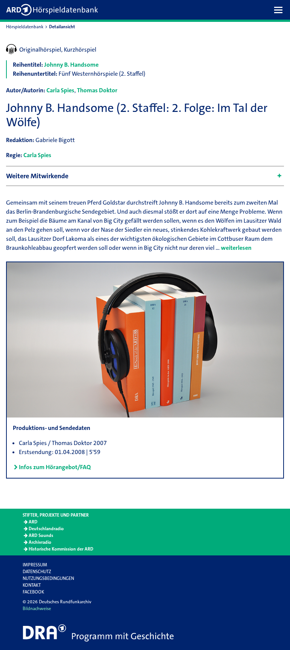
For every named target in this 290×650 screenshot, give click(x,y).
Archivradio (40, 542)
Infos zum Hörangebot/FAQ (55, 467)
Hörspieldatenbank (24, 27)
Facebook (33, 592)
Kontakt (32, 585)
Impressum (35, 565)
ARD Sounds (41, 535)
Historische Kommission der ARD (61, 549)
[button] (280, 10)
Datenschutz (37, 572)
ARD (33, 522)
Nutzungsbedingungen (48, 578)
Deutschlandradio (46, 529)
